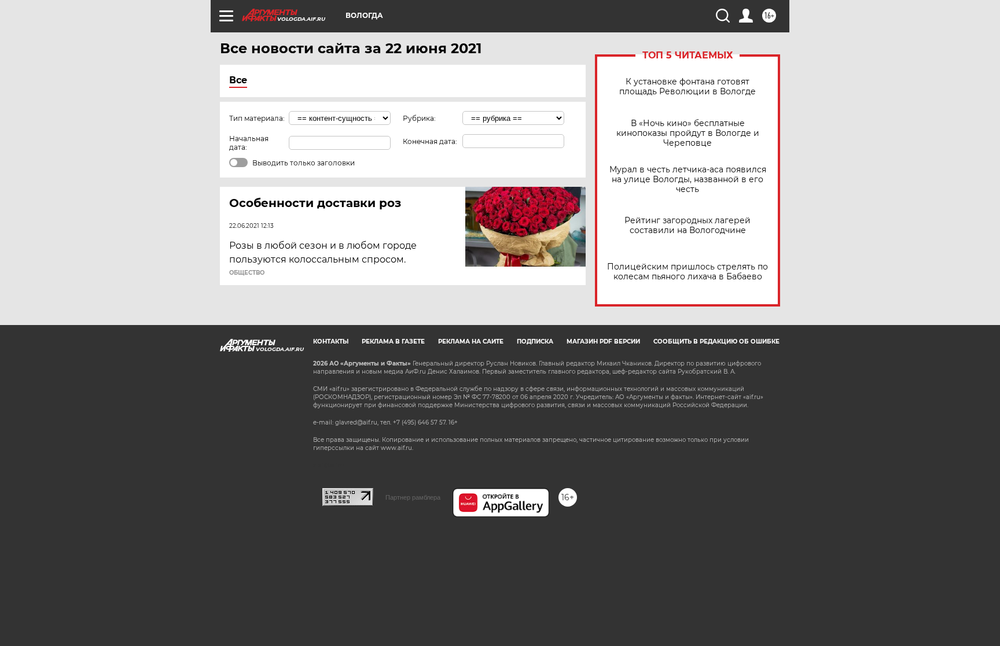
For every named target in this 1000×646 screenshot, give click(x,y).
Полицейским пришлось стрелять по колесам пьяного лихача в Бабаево (687, 272)
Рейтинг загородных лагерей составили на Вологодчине (687, 225)
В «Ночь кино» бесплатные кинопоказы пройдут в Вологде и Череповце (687, 133)
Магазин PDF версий (603, 341)
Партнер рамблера (412, 497)
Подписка (535, 341)
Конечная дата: (430, 141)
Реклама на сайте (470, 341)
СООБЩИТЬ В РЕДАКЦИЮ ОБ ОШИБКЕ (716, 341)
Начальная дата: (249, 143)
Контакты (330, 341)
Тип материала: (257, 118)
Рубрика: (419, 118)
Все (238, 80)
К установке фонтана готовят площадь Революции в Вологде (687, 87)
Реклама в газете (393, 341)
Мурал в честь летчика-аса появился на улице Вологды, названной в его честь (687, 179)
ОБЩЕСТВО (246, 273)
